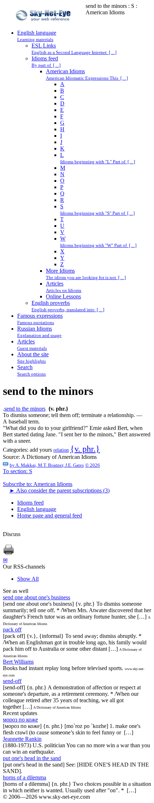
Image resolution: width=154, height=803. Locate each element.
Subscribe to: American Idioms (37, 484)
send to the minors (24, 409)
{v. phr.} (85, 448)
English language (36, 509)
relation (61, 450)
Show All (28, 579)
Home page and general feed (49, 515)
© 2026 (92, 465)
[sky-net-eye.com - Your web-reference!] (44, 26)
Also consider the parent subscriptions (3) (59, 490)
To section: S (17, 471)
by (47, 465)
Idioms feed (30, 503)
